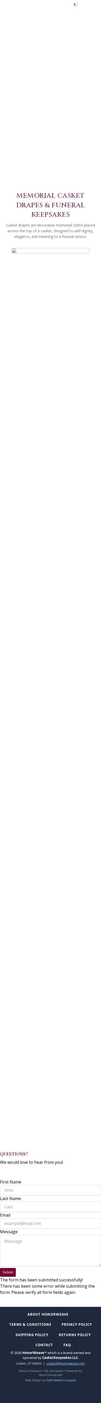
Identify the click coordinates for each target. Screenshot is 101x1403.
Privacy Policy (77, 1324)
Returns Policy (75, 1335)
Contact (44, 1345)
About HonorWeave (47, 1314)
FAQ (67, 1345)
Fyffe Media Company (61, 1380)
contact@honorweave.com (65, 1363)
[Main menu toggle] (86, 8)
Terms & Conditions (30, 1324)
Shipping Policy (32, 1335)
